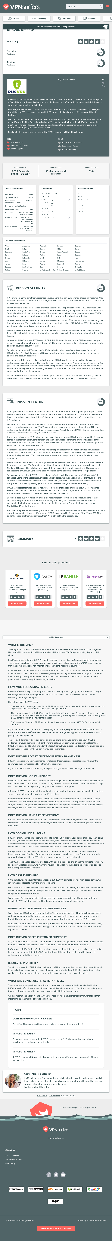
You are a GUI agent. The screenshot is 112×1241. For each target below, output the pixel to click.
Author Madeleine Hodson (37, 1074)
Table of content (56, 637)
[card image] (17, 577)
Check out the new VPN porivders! (56, 1228)
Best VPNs (67, 19)
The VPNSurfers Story (13, 1160)
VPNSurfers (42, 1096)
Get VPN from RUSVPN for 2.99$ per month (26, 229)
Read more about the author (37, 1087)
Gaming (16, 19)
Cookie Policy (10, 1164)
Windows (91, 19)
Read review (17, 603)
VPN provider (54, 1096)
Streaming (42, 19)
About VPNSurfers (12, 1155)
